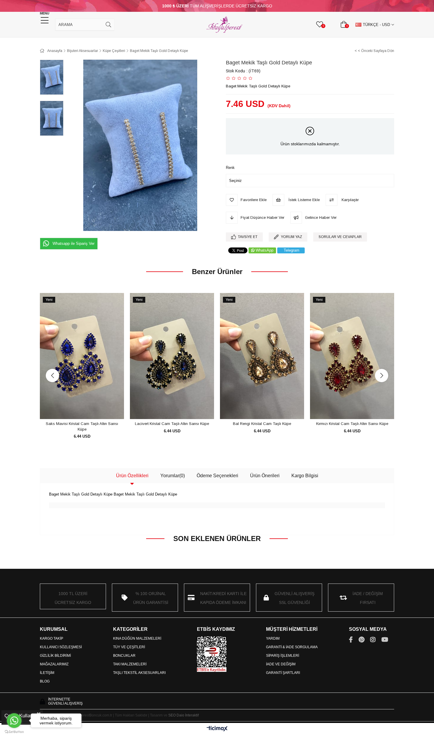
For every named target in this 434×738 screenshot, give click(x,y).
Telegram (291, 250)
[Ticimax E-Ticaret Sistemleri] (217, 729)
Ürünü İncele (89, 408)
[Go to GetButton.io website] (14, 732)
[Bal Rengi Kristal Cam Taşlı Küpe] (262, 356)
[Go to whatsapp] (14, 720)
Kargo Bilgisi (304, 475)
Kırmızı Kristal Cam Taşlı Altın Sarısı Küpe (352, 423)
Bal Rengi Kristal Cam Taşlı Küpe (262, 423)
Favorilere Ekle (75, 408)
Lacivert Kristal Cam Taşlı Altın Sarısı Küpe (172, 423)
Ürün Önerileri (265, 475)
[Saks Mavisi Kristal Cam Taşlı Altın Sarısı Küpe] (82, 356)
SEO (172, 715)
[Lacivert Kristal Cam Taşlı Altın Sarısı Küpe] (172, 356)
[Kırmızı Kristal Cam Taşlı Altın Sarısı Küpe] (352, 356)
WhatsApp (264, 250)
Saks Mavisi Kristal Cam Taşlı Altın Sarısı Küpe (82, 426)
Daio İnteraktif (188, 715)
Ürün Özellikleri (132, 475)
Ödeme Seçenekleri (217, 475)
